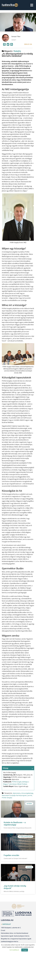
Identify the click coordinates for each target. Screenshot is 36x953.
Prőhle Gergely (7, 798)
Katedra (17, 51)
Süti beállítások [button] (14, 950)
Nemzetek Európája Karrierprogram (14, 795)
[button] (31, 5)
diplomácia (16, 793)
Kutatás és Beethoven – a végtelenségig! (15, 823)
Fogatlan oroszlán (11, 855)
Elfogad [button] (24, 950)
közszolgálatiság (27, 793)
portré (30, 795)
